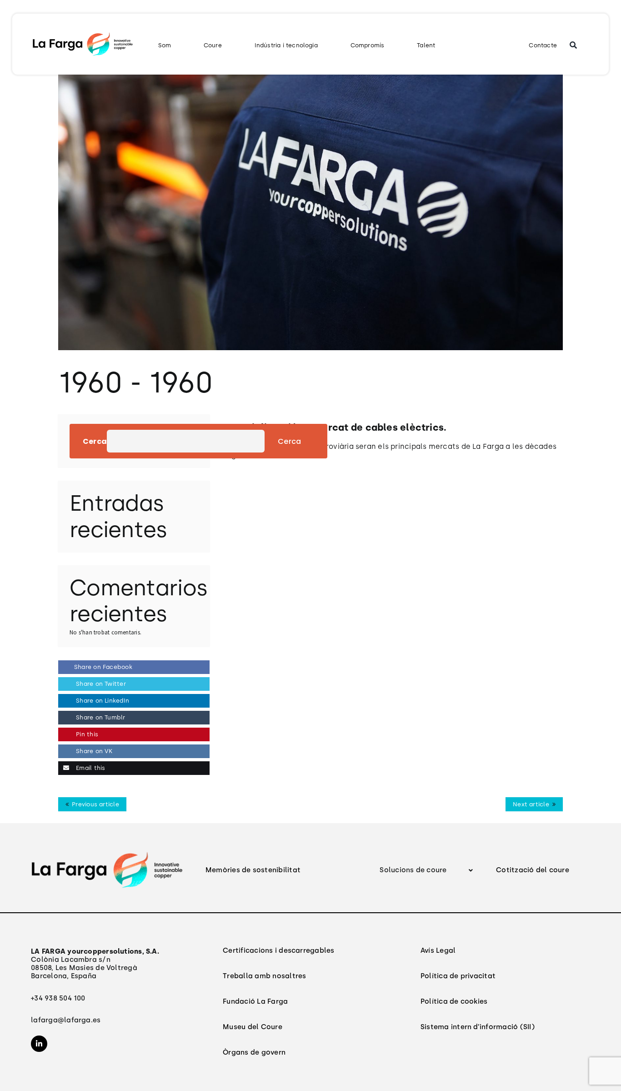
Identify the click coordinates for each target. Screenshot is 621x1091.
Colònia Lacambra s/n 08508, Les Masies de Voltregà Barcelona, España (95, 963)
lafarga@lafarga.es (65, 1020)
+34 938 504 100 (58, 998)
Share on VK (93, 751)
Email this (89, 767)
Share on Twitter (100, 683)
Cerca (95, 441)
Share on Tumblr (99, 717)
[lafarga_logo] (82, 34)
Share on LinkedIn (101, 700)
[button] (427, 870)
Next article (531, 804)
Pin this (86, 734)
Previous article (95, 804)
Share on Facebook (103, 667)
